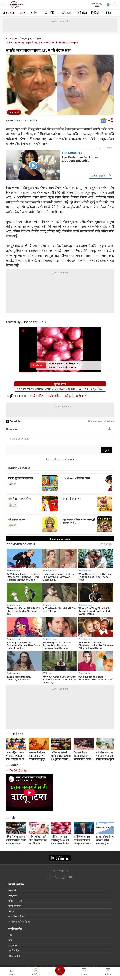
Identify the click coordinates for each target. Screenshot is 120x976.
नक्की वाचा (16, 734)
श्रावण (23, 13)
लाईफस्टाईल (66, 13)
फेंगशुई (11, 911)
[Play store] (109, 4)
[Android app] (60, 858)
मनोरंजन (108, 13)
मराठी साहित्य (14, 950)
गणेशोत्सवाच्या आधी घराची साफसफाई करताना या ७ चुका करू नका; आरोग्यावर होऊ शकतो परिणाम (106, 756)
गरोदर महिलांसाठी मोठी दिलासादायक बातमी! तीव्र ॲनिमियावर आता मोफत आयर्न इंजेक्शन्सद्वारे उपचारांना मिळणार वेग (38, 840)
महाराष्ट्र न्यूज (28, 38)
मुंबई (39, 38)
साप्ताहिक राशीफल (16, 916)
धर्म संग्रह (82, 13)
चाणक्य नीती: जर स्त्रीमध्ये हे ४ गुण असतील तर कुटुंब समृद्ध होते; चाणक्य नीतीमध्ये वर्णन (38, 756)
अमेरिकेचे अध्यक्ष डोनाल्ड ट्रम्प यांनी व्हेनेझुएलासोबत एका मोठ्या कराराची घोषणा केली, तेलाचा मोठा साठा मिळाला (84, 840)
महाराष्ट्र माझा (8, 13)
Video (14, 765)
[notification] (115, 4)
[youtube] (63, 877)
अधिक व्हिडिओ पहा (17, 770)
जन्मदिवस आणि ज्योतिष (19, 921)
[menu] (5, 5)
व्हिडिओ (95, 13)
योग (10, 940)
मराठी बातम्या (12, 38)
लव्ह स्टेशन (13, 945)
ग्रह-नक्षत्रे (12, 890)
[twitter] (56, 877)
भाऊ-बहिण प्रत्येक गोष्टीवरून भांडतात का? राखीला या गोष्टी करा (16, 756)
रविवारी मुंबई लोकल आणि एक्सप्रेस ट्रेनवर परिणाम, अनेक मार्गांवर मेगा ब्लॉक (16, 840)
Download (14, 112)
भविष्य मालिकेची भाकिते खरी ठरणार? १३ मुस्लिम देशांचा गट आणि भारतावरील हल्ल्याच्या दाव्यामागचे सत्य (61, 756)
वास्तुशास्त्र (12, 895)
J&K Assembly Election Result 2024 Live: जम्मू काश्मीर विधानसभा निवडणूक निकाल (60, 389)
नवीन (13, 818)
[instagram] (71, 877)
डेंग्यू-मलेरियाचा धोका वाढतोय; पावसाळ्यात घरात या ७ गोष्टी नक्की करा (84, 756)
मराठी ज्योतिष (49, 13)
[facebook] (49, 877)
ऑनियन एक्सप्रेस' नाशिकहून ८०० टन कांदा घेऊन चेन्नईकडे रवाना (60, 840)
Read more (38, 365)
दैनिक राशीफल (14, 905)
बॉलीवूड (67, 396)
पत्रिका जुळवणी (15, 900)
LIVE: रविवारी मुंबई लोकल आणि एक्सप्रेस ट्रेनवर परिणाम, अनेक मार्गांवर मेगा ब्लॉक (105, 840)
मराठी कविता (14, 955)
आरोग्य (33, 13)
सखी (10, 934)
